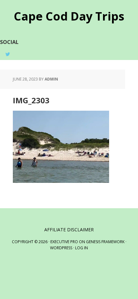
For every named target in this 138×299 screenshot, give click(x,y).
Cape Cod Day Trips (69, 15)
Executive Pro (64, 241)
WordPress (61, 248)
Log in (81, 248)
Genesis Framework (105, 241)
